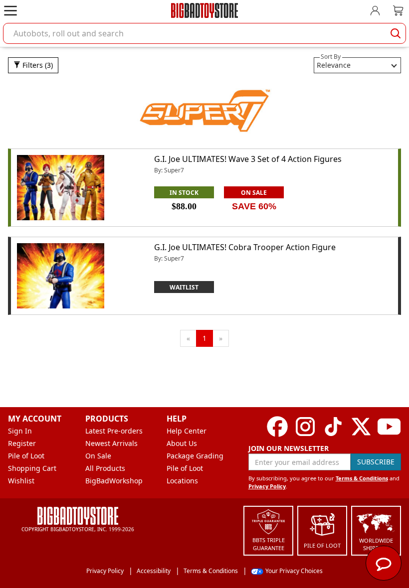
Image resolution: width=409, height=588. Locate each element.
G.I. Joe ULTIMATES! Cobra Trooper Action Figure (245, 247)
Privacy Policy (267, 486)
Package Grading (195, 455)
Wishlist (21, 480)
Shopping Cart (32, 468)
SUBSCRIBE (376, 461)
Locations (182, 480)
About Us (182, 443)
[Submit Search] (395, 33)
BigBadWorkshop (114, 480)
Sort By (331, 56)
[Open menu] (10, 10)
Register (22, 443)
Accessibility (154, 571)
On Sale (98, 455)
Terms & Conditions (362, 478)
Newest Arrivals (111, 443)
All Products (105, 468)
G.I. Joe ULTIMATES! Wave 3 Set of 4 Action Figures (248, 158)
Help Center (186, 431)
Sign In (20, 431)
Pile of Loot (26, 455)
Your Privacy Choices (294, 571)
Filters (36, 65)
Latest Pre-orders (114, 431)
